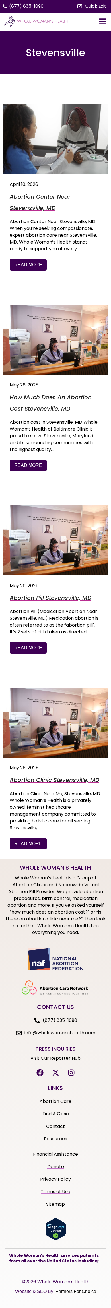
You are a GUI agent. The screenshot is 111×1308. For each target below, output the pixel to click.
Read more (28, 264)
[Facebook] (40, 1072)
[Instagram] (71, 1072)
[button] (91, 6)
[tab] (55, 1258)
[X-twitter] (55, 1072)
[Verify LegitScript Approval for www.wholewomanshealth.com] (55, 1239)
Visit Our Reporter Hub (55, 1058)
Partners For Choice (76, 1291)
